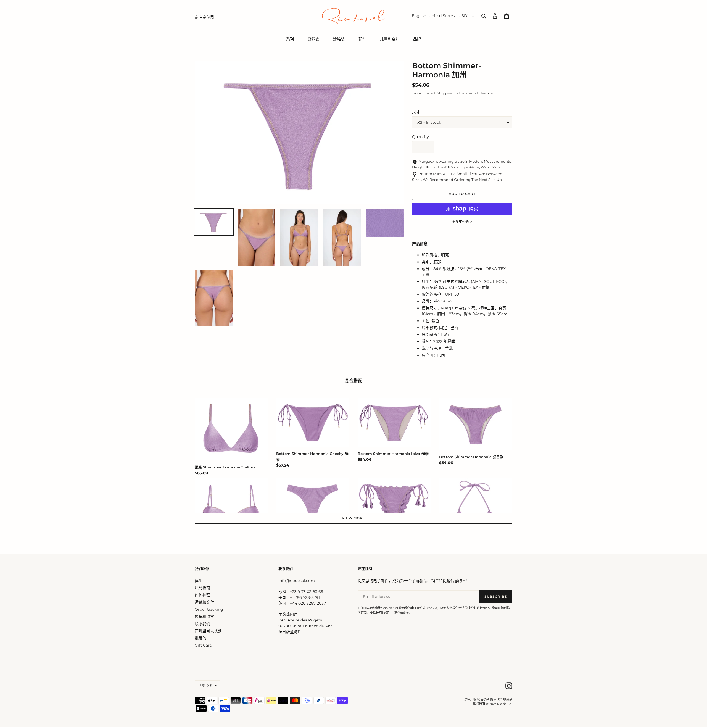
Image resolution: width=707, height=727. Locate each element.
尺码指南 (202, 587)
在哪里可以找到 (208, 630)
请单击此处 (401, 613)
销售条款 (483, 699)
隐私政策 (496, 699)
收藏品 (507, 699)
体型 (198, 580)
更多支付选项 (462, 222)
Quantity (420, 136)
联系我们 (202, 623)
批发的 (200, 638)
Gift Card (203, 645)
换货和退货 (204, 616)
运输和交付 (204, 602)
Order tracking (209, 609)
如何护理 (202, 594)
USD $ (206, 685)
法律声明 (470, 699)
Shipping (445, 93)
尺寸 (416, 111)
